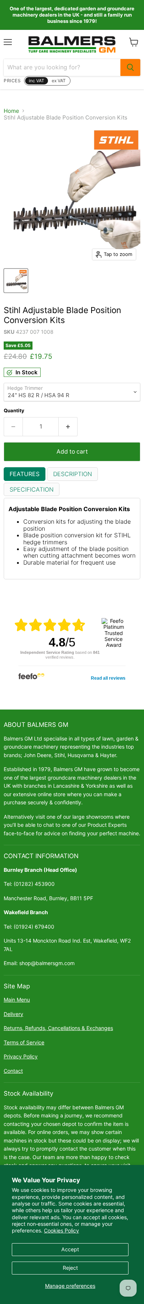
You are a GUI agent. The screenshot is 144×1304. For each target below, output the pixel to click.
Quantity (14, 410)
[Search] (130, 67)
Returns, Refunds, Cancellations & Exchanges (58, 1028)
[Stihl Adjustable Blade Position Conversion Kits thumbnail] (16, 280)
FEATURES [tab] (25, 474)
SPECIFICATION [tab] (32, 489)
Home (11, 111)
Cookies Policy (61, 1230)
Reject (70, 1268)
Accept (70, 1249)
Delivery (13, 1014)
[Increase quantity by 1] (68, 426)
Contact (13, 1071)
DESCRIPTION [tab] (72, 474)
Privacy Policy (21, 1056)
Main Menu (17, 999)
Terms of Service (24, 1042)
